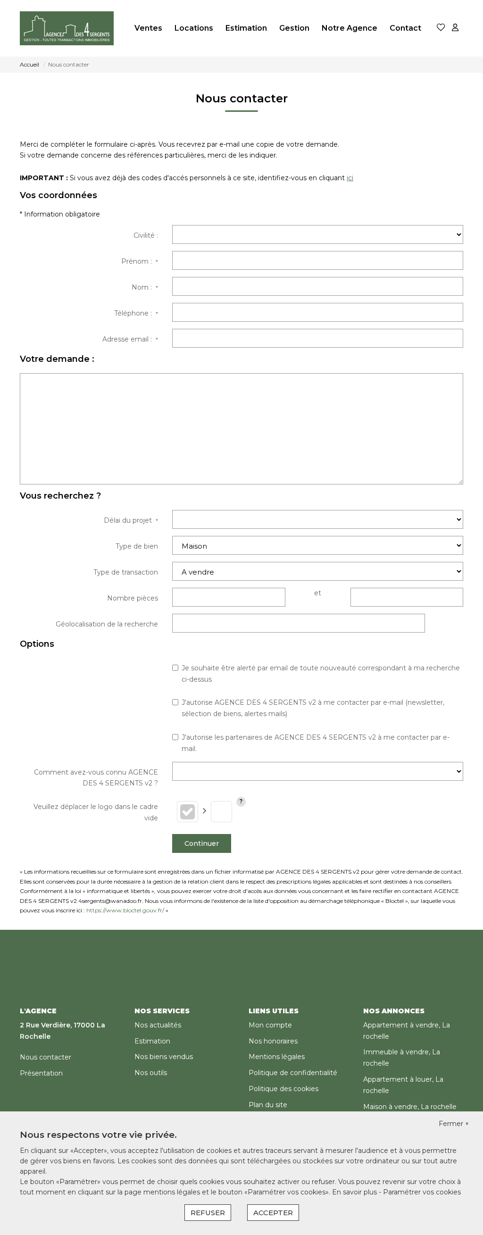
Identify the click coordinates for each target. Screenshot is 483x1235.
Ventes (148, 28)
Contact (405, 28)
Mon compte (270, 1025)
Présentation (41, 1073)
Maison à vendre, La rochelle (410, 1106)
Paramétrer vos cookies (422, 1192)
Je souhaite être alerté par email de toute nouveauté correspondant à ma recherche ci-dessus (321, 674)
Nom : (145, 287)
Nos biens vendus (163, 1056)
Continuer (201, 843)
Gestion (294, 28)
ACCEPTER (273, 1212)
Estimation (246, 28)
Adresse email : (130, 339)
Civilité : (145, 235)
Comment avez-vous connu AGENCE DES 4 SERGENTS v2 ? (96, 778)
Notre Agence (349, 28)
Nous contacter (45, 1057)
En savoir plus (355, 1192)
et (317, 593)
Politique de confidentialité (293, 1072)
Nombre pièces (132, 598)
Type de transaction (125, 572)
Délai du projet (131, 520)
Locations (194, 28)
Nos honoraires (273, 1041)
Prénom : (139, 261)
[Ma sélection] (441, 28)
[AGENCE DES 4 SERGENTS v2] (67, 28)
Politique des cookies (283, 1089)
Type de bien (137, 546)
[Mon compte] (455, 28)
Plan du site (268, 1105)
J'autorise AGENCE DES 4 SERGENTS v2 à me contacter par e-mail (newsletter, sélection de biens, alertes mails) (313, 708)
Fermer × (454, 1123)
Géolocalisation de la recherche (107, 624)
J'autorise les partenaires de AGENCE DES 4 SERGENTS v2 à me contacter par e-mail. (316, 743)
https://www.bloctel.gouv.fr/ (125, 910)
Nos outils (150, 1072)
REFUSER (208, 1212)
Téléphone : (136, 313)
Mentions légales (277, 1056)
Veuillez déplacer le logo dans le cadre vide (95, 812)
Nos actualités (157, 1025)
